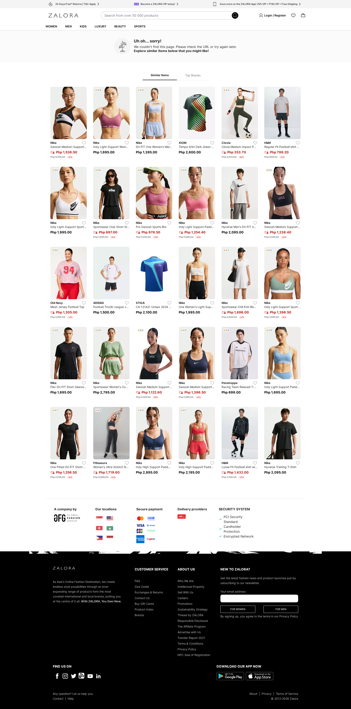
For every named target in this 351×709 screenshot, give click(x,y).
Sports (139, 26)
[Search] (235, 15)
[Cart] (303, 15)
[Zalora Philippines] (99, 538)
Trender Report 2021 (191, 637)
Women (51, 26)
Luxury (100, 26)
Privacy (267, 693)
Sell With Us (185, 592)
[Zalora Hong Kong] (99, 528)
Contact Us (142, 598)
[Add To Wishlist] (84, 143)
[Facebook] (57, 676)
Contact (58, 698)
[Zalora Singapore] (99, 518)
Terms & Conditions (190, 643)
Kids (83, 26)
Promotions (185, 603)
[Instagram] (65, 676)
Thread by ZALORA (190, 615)
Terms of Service (287, 693)
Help (71, 698)
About (253, 693)
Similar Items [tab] (160, 75)
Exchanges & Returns (149, 592)
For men (280, 608)
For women (237, 608)
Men (68, 26)
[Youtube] (90, 676)
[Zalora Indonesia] (110, 538)
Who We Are (186, 580)
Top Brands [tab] (192, 75)
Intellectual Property (191, 586)
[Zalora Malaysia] (110, 518)
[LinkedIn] (98, 676)
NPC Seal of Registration (194, 654)
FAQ (137, 580)
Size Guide (142, 586)
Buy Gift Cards (144, 603)
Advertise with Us (189, 632)
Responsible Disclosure (193, 620)
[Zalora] (63, 15)
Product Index (144, 609)
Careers (183, 598)
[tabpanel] (176, 283)
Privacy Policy (187, 649)
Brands (139, 615)
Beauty (120, 26)
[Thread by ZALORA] (82, 676)
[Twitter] (73, 676)
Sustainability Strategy (193, 609)
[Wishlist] (293, 15)
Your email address (233, 591)
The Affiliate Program (192, 626)
